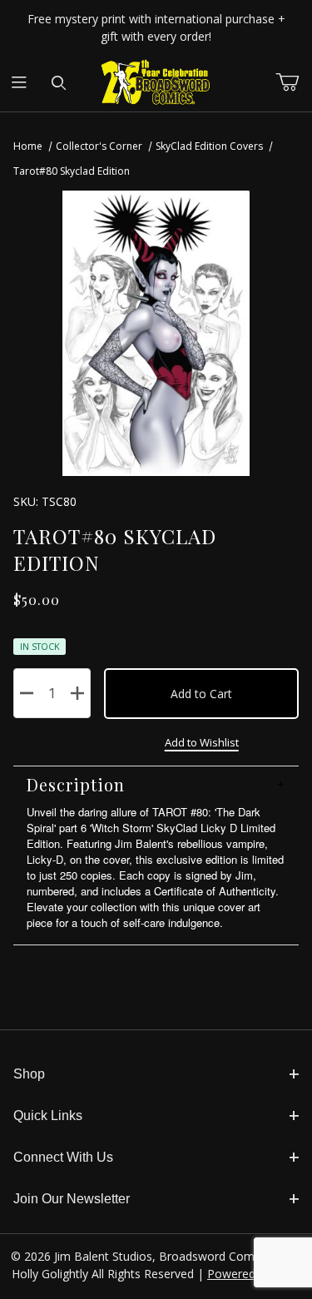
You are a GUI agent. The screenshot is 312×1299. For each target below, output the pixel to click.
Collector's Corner (99, 146)
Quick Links (47, 1115)
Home (27, 146)
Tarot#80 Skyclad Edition (71, 171)
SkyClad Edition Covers (209, 146)
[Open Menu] (19, 83)
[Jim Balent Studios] (156, 82)
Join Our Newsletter (71, 1199)
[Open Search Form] (59, 83)
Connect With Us (63, 1157)
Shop (29, 1074)
